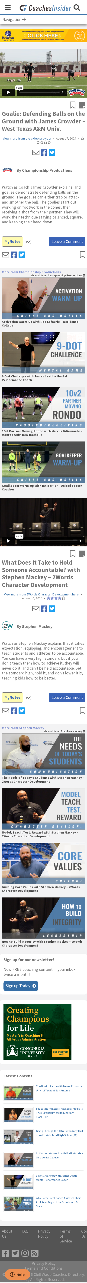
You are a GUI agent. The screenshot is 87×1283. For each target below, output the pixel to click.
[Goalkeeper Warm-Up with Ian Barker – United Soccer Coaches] (43, 462)
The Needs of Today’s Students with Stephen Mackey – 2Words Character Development (43, 779)
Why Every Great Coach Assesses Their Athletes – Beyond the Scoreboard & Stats (58, 1202)
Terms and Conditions (43, 1268)
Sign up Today (18, 985)
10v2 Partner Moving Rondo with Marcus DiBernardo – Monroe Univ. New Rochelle (42, 433)
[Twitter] (52, 152)
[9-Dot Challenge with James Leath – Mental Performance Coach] (43, 352)
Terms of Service (66, 1236)
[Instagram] (25, 1253)
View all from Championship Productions (57, 275)
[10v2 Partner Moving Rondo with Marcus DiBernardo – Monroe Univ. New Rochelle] (43, 407)
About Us (7, 1234)
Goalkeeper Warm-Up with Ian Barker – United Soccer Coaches (42, 487)
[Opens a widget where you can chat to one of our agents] (17, 1275)
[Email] (35, 152)
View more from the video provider (27, 138)
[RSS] (35, 1253)
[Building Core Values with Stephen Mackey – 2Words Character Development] (43, 863)
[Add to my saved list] (74, 105)
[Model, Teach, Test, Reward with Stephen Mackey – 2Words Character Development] (43, 809)
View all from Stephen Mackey (63, 731)
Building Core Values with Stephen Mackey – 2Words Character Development (41, 889)
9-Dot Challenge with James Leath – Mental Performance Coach (34, 378)
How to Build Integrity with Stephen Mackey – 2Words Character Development (42, 943)
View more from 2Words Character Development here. (41, 594)
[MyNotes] (82, 105)
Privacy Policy (44, 1234)
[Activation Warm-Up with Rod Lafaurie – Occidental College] (43, 298)
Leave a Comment (67, 241)
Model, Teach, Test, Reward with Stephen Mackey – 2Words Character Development (40, 834)
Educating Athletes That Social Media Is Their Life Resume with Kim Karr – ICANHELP (59, 1113)
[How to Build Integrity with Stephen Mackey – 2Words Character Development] (43, 918)
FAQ (25, 1231)
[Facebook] (44, 152)
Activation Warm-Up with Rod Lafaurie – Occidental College (40, 323)
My (12, 241)
